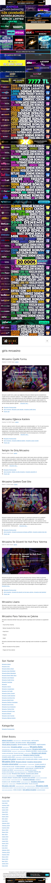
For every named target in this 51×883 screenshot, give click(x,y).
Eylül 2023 (5, 848)
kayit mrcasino (32, 744)
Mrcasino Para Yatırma (18, 773)
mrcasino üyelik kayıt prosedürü (7, 787)
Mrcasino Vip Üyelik (7, 691)
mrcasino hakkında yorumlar (8, 766)
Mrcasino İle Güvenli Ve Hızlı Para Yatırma (24, 541)
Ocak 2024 (5, 839)
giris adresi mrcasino (20, 742)
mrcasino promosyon (23, 775)
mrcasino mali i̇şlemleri (40, 592)
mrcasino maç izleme (7, 770)
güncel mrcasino (22, 744)
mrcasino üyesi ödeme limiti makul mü (19, 787)
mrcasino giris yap (43, 759)
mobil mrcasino (41, 744)
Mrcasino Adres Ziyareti (8, 693)
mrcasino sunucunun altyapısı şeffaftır (22, 532)
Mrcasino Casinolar (7, 682)
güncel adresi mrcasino (9, 744)
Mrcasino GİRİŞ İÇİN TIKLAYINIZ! (25, 51)
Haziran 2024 (5, 827)
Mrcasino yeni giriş (8, 786)
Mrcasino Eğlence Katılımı (16, 419)
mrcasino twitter (15, 781)
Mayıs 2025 (5, 807)
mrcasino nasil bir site (34, 771)
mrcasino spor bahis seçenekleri (41, 777)
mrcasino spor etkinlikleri (6, 779)
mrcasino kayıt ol (5, 768)
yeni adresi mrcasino (29, 790)
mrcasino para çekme (32, 773)
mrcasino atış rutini (26, 747)
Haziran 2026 (5, 801)
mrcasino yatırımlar (12, 783)
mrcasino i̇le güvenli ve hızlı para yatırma (22, 592)
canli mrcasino (35, 740)
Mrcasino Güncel (21, 762)
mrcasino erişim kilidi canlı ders (27, 757)
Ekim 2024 (5, 818)
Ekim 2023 (5, 845)
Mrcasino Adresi (6, 664)
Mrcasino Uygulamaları (8, 689)
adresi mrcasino (7, 740)
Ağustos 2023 (5, 850)
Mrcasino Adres (6, 747)
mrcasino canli (14, 751)
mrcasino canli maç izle (21, 751)
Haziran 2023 (5, 854)
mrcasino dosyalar (18, 757)
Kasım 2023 (5, 843)
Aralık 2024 (5, 814)
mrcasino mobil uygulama (30, 770)
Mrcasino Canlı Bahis (31, 751)
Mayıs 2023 (5, 857)
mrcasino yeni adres (22, 783)
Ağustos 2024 (5, 823)
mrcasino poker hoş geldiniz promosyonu (9, 775)
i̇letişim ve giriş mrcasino (18, 472)
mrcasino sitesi (16, 777)
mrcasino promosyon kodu (35, 775)
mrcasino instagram (20, 766)
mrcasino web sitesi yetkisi (25, 781)
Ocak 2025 (5, 812)
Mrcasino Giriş (6, 666)
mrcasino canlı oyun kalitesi (6, 755)
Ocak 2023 (5, 865)
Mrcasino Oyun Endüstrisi (9, 707)
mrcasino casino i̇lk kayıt (17, 755)
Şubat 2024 (5, 836)
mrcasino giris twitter (32, 759)
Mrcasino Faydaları (38, 757)
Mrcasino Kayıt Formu (7, 704)
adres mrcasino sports (17, 740)
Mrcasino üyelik (42, 786)
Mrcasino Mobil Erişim (8, 700)
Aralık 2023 (5, 841)
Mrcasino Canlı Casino (19, 753)
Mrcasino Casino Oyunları (31, 755)
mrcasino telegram (29, 779)
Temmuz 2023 (6, 852)
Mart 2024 (5, 834)
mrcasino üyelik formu (30, 409)
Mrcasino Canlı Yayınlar (8, 715)
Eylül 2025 (5, 803)
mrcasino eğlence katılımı (18, 440)
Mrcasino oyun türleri (6, 773)
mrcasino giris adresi (9, 759)
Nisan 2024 (5, 832)
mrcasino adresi (16, 747)
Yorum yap (6, 411)
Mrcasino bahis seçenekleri (26, 749)
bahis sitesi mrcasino (26, 740)
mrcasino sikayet (7, 777)
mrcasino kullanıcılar (19, 768)
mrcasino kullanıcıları (29, 768)
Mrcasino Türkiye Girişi (8, 709)
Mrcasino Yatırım (6, 686)
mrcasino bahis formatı (6, 749)
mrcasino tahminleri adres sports (16, 779)
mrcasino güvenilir (31, 764)
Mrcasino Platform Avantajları (10, 702)
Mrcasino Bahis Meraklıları (9, 673)
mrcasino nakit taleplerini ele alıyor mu (20, 771)
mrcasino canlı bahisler (42, 751)
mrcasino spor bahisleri (28, 777)
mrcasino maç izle (39, 768)
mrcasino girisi (21, 759)
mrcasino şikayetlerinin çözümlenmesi (33, 787)
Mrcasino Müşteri (6, 713)
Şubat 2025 (5, 810)
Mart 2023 (5, 861)
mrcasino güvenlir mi (40, 764)
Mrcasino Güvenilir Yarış (8, 711)
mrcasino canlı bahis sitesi (7, 753)
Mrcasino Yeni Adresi (33, 783)
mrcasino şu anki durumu (44, 787)
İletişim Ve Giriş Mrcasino (15, 450)
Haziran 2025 (5, 805)
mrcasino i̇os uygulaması (30, 766)
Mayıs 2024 (5, 830)
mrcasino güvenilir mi (31, 472)
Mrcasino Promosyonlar (10, 407)
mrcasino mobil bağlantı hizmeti (19, 770)
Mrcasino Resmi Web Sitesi (9, 675)
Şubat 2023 (5, 863)
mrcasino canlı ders (27, 753)
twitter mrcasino (17, 789)
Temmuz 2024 (6, 825)
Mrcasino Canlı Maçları (8, 677)
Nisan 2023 (5, 859)
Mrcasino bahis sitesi (39, 749)
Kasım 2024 (5, 816)
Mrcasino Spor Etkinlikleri (8, 671)
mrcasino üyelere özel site (40, 532)
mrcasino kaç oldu (11, 768)
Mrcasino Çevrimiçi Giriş (8, 698)
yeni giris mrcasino (41, 789)
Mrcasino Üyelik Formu (14, 359)
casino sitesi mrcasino (8, 742)
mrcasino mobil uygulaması (8, 771)
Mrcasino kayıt (40, 766)
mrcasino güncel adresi (10, 764)
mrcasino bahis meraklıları (14, 749)
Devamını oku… (24, 403)
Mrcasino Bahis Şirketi (8, 668)
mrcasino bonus (6, 751)
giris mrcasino (7, 409)
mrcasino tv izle (6, 781)
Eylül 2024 (5, 821)
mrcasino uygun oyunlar (32, 440)
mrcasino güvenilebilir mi (23, 764)
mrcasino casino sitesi (8, 757)
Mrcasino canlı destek (17, 409)
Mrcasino (4, 684)
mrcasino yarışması (5, 783)
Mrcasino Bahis (36, 747)
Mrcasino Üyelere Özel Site (16, 481)
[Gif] (25, 141)
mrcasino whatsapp (37, 781)
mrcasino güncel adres (34, 762)
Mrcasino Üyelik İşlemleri (8, 695)
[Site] (25, 87)
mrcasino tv (38, 779)
